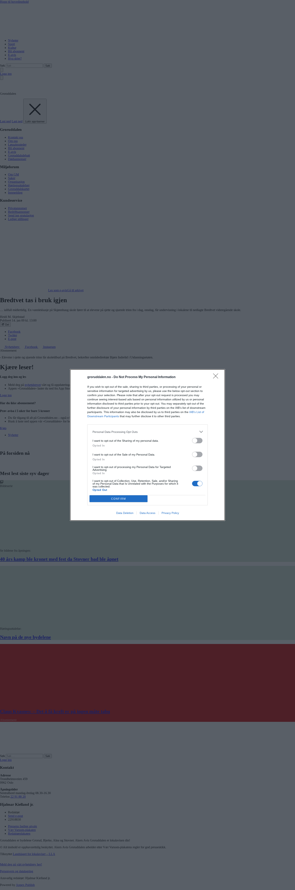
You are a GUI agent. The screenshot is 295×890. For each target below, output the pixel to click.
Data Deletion (124, 513)
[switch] (197, 440)
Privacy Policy (170, 513)
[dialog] (147, 445)
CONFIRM (118, 498)
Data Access (147, 513)
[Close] (217, 377)
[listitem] (147, 432)
